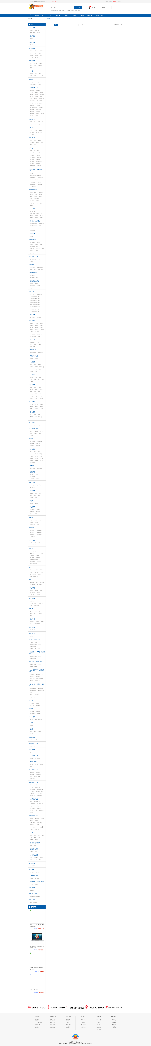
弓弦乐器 (32, 703)
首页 (34, 18)
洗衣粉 (41, 431)
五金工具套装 (33, 545)
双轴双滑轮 (39, 789)
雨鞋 (35, 124)
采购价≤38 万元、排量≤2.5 (35, 642)
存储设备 (32, 627)
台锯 (40, 520)
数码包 (31, 103)
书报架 (36, 406)
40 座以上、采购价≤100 (35, 680)
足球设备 (32, 443)
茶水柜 (31, 725)
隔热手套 (32, 161)
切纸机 (36, 217)
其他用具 (32, 737)
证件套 (36, 408)
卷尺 (39, 542)
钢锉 (37, 582)
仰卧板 (41, 458)
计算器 (31, 396)
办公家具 (32, 48)
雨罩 (39, 124)
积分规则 (52, 1027)
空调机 (31, 466)
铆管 (39, 837)
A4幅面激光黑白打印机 (35, 309)
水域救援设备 (33, 799)
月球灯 (31, 820)
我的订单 (108, 1)
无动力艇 (32, 806)
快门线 (31, 96)
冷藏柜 (31, 331)
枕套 (40, 493)
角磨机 (31, 514)
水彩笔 (31, 371)
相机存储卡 (38, 105)
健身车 (36, 456)
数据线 (31, 205)
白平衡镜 (38, 90)
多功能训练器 (38, 454)
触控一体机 (32, 32)
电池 (31, 130)
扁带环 (37, 791)
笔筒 (35, 391)
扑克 (31, 144)
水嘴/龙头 (32, 601)
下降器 (31, 787)
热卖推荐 (33, 907)
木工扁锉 (42, 582)
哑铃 (35, 451)
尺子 (36, 394)
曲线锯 (35, 520)
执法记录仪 (32, 866)
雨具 (31, 121)
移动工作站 (32, 275)
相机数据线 (38, 109)
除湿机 (36, 358)
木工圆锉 (39, 584)
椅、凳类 (32, 899)
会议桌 (31, 719)
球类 (31, 438)
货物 (38, 19)
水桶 (31, 65)
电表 (41, 590)
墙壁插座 (32, 595)
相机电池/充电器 (33, 107)
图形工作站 (43, 19)
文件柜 (36, 51)
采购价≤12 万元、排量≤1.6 (35, 648)
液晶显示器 (41, 223)
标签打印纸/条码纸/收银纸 (35, 175)
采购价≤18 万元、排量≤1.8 (35, 646)
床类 (31, 708)
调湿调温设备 (33, 356)
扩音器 (38, 253)
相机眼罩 (32, 113)
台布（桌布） (33, 346)
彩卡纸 (39, 182)
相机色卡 (32, 109)
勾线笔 (35, 369)
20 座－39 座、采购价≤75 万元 (36, 678)
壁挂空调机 (32, 468)
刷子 (36, 851)
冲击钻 (31, 829)
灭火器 (31, 474)
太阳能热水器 (33, 336)
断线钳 (39, 574)
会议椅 (36, 55)
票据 (39, 414)
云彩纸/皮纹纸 (33, 182)
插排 (31, 344)
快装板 (36, 96)
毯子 (39, 495)
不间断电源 (32, 285)
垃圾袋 (35, 63)
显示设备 (32, 28)
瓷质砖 (37, 621)
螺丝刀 (31, 527)
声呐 (36, 810)
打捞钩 (31, 812)
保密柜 (31, 57)
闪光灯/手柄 (39, 100)
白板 (35, 835)
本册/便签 (32, 374)
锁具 (31, 501)
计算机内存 (36, 198)
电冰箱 (31, 323)
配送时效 (68, 1022)
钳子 (31, 567)
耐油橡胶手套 (39, 161)
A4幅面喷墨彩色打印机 (35, 306)
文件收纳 (32, 401)
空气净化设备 (33, 259)
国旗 (31, 837)
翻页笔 (36, 839)
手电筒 (39, 344)
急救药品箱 (38, 774)
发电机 (36, 820)
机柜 (43, 201)
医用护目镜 (40, 688)
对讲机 (31, 38)
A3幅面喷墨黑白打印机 (35, 296)
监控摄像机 (32, 253)
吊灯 (36, 611)
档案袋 (31, 408)
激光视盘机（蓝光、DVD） (36, 246)
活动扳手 (32, 555)
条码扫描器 (32, 230)
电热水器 (37, 331)
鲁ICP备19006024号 (77, 1041)
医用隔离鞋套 (41, 690)
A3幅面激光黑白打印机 (35, 300)
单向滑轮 (43, 791)
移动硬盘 (41, 192)
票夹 (39, 391)
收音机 (36, 250)
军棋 (42, 142)
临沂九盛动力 (77, 1043)
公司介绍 (98, 1022)
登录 (49, 1)
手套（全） (33, 148)
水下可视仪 (32, 803)
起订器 (31, 389)
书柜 (41, 55)
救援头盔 (37, 829)
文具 (76, 10)
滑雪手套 (39, 157)
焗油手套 (39, 153)
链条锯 (31, 818)
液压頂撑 (37, 818)
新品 (62, 24)
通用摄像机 (32, 242)
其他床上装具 (33, 743)
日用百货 (32, 339)
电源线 (41, 203)
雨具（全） (33, 119)
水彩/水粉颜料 (33, 84)
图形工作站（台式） (52, 19)
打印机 (68, 10)
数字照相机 (32, 317)
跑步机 (31, 454)
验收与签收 (68, 1024)
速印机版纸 (37, 758)
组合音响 (32, 248)
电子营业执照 (99, 15)
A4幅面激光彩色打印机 (35, 311)
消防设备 (32, 472)
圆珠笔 (39, 364)
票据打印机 (39, 294)
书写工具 (32, 362)
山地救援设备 (33, 782)
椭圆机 (41, 456)
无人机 (31, 44)
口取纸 (31, 381)
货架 (35, 731)
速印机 (36, 215)
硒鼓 (65, 10)
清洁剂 (40, 433)
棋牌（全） (33, 137)
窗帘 (31, 752)
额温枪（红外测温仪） (35, 694)
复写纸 (31, 416)
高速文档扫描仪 (33, 225)
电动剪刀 (38, 511)
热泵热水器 (39, 334)
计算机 (31, 264)
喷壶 (31, 859)
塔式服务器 (40, 352)
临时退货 (68, 1027)
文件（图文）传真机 (34, 213)
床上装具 (32, 490)
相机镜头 (39, 317)
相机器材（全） (34, 87)
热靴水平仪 (41, 98)
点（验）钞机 (33, 419)
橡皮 (40, 394)
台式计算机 (32, 267)
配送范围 (68, 1020)
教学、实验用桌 (38, 719)
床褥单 (31, 493)
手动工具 (32, 540)
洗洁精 (31, 431)
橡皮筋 (31, 394)
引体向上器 (32, 462)
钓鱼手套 (38, 155)
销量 (67, 24)
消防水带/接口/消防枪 (34, 478)
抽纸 (31, 425)
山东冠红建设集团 (71, 1043)
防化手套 (38, 159)
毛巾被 (31, 497)
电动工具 (32, 507)
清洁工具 (32, 60)
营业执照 (98, 1020)
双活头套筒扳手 (33, 563)
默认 (56, 24)
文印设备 (32, 208)
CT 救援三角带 (39, 793)
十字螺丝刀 (39, 530)
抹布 (35, 65)
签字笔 (31, 366)
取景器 (35, 98)
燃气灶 (42, 329)
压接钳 (31, 570)
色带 (31, 766)
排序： (50, 24)
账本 (35, 414)
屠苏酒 (75, 15)
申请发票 (52, 1024)
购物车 (114, 1)
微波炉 (31, 325)
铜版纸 (31, 173)
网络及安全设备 (34, 281)
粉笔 (36, 371)
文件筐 (41, 408)
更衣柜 (36, 57)
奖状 (39, 379)
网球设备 (38, 445)
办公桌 (41, 51)
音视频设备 (33, 239)
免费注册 (54, 1)
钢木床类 (32, 711)
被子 (31, 746)
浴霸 (31, 605)
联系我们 (98, 1024)
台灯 (42, 342)
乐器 (31, 700)
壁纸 (31, 623)
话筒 (43, 248)
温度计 (31, 692)
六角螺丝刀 (32, 536)
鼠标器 (40, 194)
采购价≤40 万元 (33, 666)
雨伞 (35, 121)
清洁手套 (32, 155)
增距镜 (42, 113)
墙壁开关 (38, 595)
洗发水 (31, 884)
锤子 (31, 542)
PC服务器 (32, 350)
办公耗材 (32, 233)
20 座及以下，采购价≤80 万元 (36, 676)
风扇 (39, 259)
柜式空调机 (39, 468)
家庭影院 (38, 248)
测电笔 (31, 590)
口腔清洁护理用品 (34, 843)
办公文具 (32, 385)
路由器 (31, 283)
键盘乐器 (38, 705)
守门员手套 (32, 157)
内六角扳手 (32, 561)
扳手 (31, 548)
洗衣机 (36, 323)
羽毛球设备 (39, 441)
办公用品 (66, 15)
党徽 (35, 837)
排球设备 (32, 445)
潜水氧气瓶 (41, 810)
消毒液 (35, 433)
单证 (31, 414)
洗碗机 (41, 327)
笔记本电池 (38, 132)
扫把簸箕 (40, 65)
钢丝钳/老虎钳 (33, 574)
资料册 (31, 406)
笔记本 (31, 377)
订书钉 (36, 396)
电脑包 (40, 196)
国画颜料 (38, 82)
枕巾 (36, 497)
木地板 (42, 621)
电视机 (36, 244)
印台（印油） (38, 416)
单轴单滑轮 (37, 787)
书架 (31, 731)
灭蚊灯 (41, 857)
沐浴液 (36, 884)
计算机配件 (33, 189)
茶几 (31, 53)
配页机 (41, 217)
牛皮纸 (31, 179)
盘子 (40, 73)
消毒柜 (41, 323)
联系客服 (114, 1027)
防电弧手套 (32, 165)
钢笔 (31, 364)
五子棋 (39, 140)
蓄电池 (40, 130)
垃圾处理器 (36, 605)
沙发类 (31, 869)
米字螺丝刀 (39, 532)
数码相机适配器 (38, 103)
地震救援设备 (33, 815)
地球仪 (41, 398)
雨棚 (31, 124)
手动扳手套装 (40, 553)
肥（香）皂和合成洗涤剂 (36, 881)
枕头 (35, 746)
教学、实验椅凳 (33, 902)
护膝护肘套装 (37, 776)
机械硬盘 (32, 201)
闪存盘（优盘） (33, 192)
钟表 (38, 342)
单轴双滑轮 (32, 789)
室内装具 (32, 749)
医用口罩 (32, 485)
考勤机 (37, 228)
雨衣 (39, 121)
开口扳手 (32, 557)
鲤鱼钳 (31, 572)
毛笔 (31, 369)
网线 (37, 203)
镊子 (35, 542)
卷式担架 (32, 772)
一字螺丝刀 (32, 532)
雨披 (43, 121)
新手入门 (52, 1020)
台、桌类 (32, 717)
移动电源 (36, 857)
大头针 (36, 389)
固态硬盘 (38, 201)
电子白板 (37, 30)
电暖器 (31, 261)
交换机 (36, 283)
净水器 (36, 327)
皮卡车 (31, 636)
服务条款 (37, 1027)
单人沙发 (38, 872)
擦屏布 (36, 92)
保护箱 (31, 92)
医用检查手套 (33, 690)
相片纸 (36, 179)
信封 (36, 377)
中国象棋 (32, 142)
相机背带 (32, 105)
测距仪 (38, 592)
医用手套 (39, 165)
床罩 (35, 495)
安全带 (35, 785)
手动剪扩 (39, 822)
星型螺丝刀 (39, 534)
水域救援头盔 (40, 803)
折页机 (31, 217)
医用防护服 (38, 485)
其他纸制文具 (33, 755)
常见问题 (114, 1022)
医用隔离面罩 (33, 688)
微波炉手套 (36, 150)
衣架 (40, 859)
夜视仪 (37, 113)
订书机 (39, 387)
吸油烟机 (37, 329)
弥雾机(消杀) (33, 778)
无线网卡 (32, 203)
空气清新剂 (37, 878)
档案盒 (41, 404)
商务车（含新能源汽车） (36, 661)
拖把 (31, 63)
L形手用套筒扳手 (33, 551)
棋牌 (35, 144)
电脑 (60, 10)
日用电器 (32, 320)
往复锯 (31, 522)
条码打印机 (32, 294)
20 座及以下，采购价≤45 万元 (36, 674)
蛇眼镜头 (38, 824)
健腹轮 (36, 460)
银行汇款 (83, 1027)
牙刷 (31, 845)
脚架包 (36, 94)
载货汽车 (32, 633)
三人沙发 (32, 872)
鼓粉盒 (31, 764)
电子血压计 (32, 697)
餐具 (31, 71)
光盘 (31, 198)
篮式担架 (38, 772)
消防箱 (36, 474)
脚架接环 (42, 94)
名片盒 (41, 406)
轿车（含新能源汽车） (36, 639)
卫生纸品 (32, 422)
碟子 (36, 73)
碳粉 (63, 10)
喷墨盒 (41, 764)
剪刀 (31, 391)
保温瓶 (31, 73)
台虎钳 (36, 570)
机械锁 (31, 503)
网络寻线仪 (32, 592)
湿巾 (39, 425)
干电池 (35, 130)
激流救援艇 (38, 806)
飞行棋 (37, 142)
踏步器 (31, 456)
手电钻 (36, 514)
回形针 (41, 389)
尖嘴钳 (41, 572)
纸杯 (31, 857)
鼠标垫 (35, 196)
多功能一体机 (33, 211)
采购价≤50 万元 (33, 658)
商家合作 (98, 1029)
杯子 (42, 75)
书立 (39, 835)
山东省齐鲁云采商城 (86, 15)
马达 (31, 801)
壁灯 (40, 611)
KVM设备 (32, 228)
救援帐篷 (32, 774)
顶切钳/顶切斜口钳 (34, 576)
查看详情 (36, 928)
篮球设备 (38, 443)
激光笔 (31, 839)
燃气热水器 (32, 334)
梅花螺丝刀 (32, 534)
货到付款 (83, 1022)
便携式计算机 (40, 267)
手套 (31, 150)
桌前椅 (40, 53)
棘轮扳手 (38, 555)
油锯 (38, 524)
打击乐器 (32, 705)
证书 (43, 379)
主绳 (31, 785)
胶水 (35, 387)
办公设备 (57, 15)
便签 (31, 379)
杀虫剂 (31, 878)
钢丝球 (31, 851)
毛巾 (35, 344)
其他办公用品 (33, 855)
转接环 (36, 115)
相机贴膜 (32, 111)
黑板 (31, 835)
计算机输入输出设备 (35, 221)
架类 (31, 729)
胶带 (31, 387)
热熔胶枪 (32, 511)
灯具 (31, 608)
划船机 (31, 458)
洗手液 (31, 435)
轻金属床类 (32, 713)
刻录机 (31, 194)
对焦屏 (31, 94)
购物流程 (52, 1022)
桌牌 (43, 835)
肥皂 (31, 433)
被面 (36, 493)
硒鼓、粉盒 (33, 761)
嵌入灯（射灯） (33, 613)
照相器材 (32, 314)
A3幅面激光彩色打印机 (35, 302)
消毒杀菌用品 (33, 875)
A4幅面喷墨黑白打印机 (35, 304)
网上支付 (83, 1024)
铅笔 (35, 364)
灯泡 (40, 613)
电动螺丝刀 (32, 509)
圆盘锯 (42, 818)
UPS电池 (32, 134)
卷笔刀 (36, 398)
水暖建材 (32, 598)
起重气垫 (32, 824)
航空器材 (32, 42)
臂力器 (41, 460)
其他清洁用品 (33, 849)
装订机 (41, 215)
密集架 (39, 731)
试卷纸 (31, 758)
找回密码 (114, 1024)
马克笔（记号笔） (39, 366)
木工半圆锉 (32, 584)
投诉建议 (114, 1020)
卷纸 (35, 425)
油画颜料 (40, 84)
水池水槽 (38, 601)
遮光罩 (31, 115)
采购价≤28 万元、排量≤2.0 (35, 644)
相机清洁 (41, 107)
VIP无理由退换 (38, 1022)
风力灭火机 (32, 476)
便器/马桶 (41, 603)
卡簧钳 (36, 572)
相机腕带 (38, 111)
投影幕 (38, 32)
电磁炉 (39, 336)
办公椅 (35, 53)
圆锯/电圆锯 (32, 524)
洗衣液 (36, 431)
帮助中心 (119, 1)
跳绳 (31, 451)
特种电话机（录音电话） (35, 896)
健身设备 (32, 449)
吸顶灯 (31, 611)
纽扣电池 (32, 132)
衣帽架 (31, 733)
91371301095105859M (77, 1042)
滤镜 (41, 96)
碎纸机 (42, 213)
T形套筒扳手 (32, 553)
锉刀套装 (32, 582)
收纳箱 (35, 859)
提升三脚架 (32, 822)
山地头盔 (32, 793)
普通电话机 (32, 342)
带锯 (31, 520)
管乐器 (37, 703)
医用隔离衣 (32, 487)
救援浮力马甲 (37, 801)
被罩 (31, 495)
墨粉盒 (36, 764)
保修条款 (37, 1020)
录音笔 (38, 242)
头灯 (31, 776)
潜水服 (31, 810)
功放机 (31, 244)
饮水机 (41, 325)
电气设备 (32, 588)
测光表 (41, 92)
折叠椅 (31, 55)
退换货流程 (37, 1024)
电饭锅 (31, 329)
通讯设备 (32, 36)
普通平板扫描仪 (33, 223)
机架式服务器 (33, 352)
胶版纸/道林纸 (33, 184)
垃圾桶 (40, 63)
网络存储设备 (33, 630)
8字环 (40, 785)
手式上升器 (32, 795)
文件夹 (31, 404)
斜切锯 (36, 522)
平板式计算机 (33, 269)
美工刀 (31, 398)
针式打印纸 (40, 177)
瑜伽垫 (31, 460)
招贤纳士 (98, 1027)
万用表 (36, 590)
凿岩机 (40, 827)
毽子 (39, 451)
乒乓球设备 (32, 441)
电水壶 (36, 325)
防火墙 (38, 285)
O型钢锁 (32, 791)
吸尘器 (31, 327)
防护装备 (32, 482)
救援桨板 (39, 808)
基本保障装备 (33, 769)
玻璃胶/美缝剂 (37, 623)
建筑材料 (32, 619)
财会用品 (32, 412)
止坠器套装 (39, 795)
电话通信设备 (33, 893)
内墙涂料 (32, 621)
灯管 (31, 615)
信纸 (40, 377)
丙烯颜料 (32, 82)
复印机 (56, 10)
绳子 (41, 396)
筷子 (31, 75)
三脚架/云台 (32, 100)
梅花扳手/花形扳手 (34, 559)
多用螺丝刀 (32, 530)
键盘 (36, 194)
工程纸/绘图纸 (33, 186)
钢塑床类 (38, 711)
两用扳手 (38, 557)
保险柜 (31, 51)
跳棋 (31, 140)
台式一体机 (40, 269)
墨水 (40, 369)
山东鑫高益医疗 (89, 1043)
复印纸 (31, 236)
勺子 (35, 75)
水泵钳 (41, 570)
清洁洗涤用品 (33, 428)
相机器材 (32, 90)
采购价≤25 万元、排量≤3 (35, 664)
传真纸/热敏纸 (33, 177)
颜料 (31, 79)
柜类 (31, 723)
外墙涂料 (32, 887)
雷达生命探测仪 (33, 827)
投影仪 (31, 30)
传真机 (72, 10)
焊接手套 (38, 163)
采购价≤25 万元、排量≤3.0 (35, 656)
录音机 (31, 250)
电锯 (31, 517)
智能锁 (36, 503)
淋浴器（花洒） (33, 603)
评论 (81, 24)
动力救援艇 (32, 808)
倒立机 (36, 458)
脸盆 (31, 67)
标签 (35, 379)
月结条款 (83, 1020)
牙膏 (35, 845)
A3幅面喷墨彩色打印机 (35, 298)
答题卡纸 (40, 184)
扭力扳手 (39, 561)
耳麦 (31, 196)
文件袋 (36, 404)
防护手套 (32, 159)
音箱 (41, 244)
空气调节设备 (33, 256)
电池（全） (33, 127)
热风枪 (38, 509)
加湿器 (31, 358)
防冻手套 (32, 163)
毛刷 (31, 98)
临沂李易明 (65, 1043)
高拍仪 (40, 225)
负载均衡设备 (33, 288)
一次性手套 (32, 153)
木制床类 (39, 713)
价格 (74, 24)
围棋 (35, 140)
